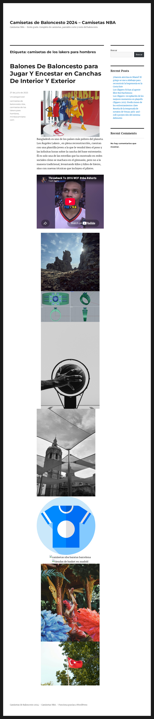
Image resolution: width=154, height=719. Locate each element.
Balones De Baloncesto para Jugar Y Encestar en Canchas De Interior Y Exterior (55, 73)
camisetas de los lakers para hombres (18, 110)
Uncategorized (17, 97)
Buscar (114, 50)
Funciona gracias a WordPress (73, 705)
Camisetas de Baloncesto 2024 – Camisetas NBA (63, 22)
